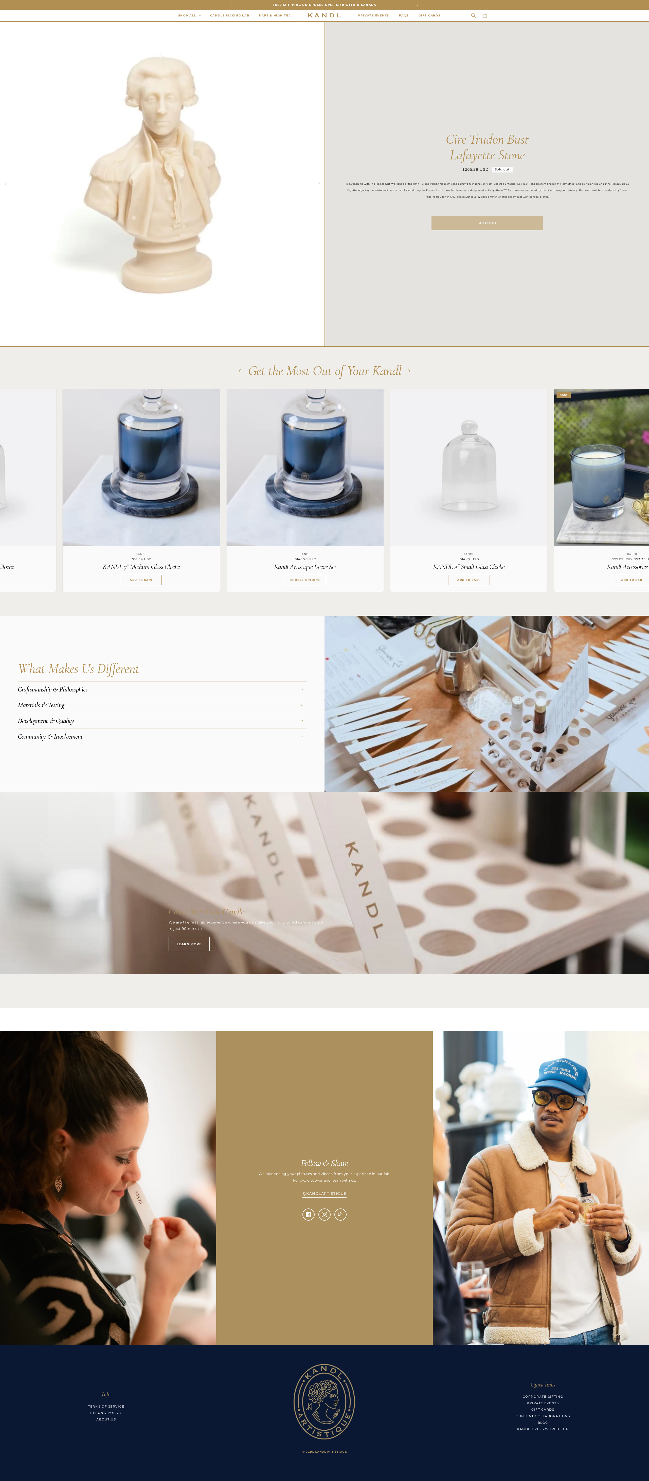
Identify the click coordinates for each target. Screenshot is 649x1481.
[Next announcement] (417, 5)
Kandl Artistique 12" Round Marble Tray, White (508, 567)
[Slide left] (5, 183)
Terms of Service (106, 1406)
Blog (543, 1423)
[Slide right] (318, 183)
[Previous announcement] (231, 5)
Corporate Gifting (543, 1396)
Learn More (189, 944)
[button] (189, 15)
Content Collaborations (543, 1416)
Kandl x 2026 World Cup (543, 1429)
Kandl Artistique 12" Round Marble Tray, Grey (344, 567)
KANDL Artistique (331, 1451)
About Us (106, 1419)
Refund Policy (106, 1413)
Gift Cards (542, 1409)
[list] (324, 494)
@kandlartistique (324, 1193)
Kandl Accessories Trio (180, 567)
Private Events (543, 1403)
